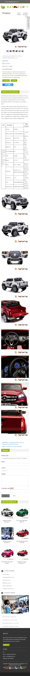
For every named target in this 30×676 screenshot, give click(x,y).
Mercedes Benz (6, 574)
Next (25, 36)
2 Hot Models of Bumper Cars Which (10, 626)
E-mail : (4, 467)
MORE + (6, 644)
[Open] (28, 23)
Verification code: (6, 488)
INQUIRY (6, 80)
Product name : (6, 455)
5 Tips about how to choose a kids (9, 620)
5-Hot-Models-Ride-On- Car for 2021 (10, 623)
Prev (4, 36)
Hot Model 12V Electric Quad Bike (14, 446)
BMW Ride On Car (7, 583)
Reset (14, 495)
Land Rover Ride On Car (8, 588)
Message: (4, 474)
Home (18, 13)
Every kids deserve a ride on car (9, 616)
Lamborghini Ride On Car (8, 577)
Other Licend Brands (7, 585)
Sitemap (19, 665)
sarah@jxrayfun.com (10, 656)
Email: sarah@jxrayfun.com (11, 1)
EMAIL (14, 80)
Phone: (3, 461)
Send (6, 495)
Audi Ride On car (6, 580)
